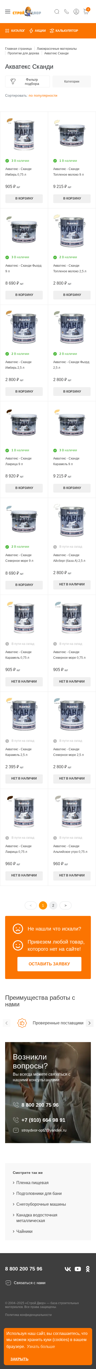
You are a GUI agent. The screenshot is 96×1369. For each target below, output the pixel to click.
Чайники (24, 1231)
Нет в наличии (72, 584)
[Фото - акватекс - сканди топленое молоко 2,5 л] (72, 232)
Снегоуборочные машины (41, 1204)
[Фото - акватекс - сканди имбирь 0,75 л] (24, 135)
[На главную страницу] (27, 11)
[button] (6, 1023)
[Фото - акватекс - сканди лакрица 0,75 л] (24, 813)
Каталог (18, 31)
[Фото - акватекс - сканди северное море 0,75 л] (72, 618)
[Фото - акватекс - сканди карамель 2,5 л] (24, 715)
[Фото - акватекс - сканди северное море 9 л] (24, 522)
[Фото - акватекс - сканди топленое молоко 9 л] (72, 135)
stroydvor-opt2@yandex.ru (44, 1130)
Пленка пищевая (32, 1183)
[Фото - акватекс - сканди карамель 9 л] (72, 425)
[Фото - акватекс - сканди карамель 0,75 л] (24, 618)
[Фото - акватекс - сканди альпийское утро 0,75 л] (72, 813)
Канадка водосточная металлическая (36, 1218)
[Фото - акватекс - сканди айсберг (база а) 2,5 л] (72, 522)
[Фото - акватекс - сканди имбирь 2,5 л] (24, 328)
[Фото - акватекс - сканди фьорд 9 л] (24, 232)
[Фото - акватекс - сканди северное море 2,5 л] (72, 715)
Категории (71, 81)
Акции (40, 31)
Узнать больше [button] (41, 1346)
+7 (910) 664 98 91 (43, 1120)
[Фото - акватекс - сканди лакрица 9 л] (24, 425)
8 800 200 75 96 (41, 1104)
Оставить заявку (49, 964)
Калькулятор (67, 31)
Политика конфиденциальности (28, 1315)
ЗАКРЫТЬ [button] (19, 1359)
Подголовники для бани (39, 1193)
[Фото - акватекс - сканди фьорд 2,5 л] (72, 328)
